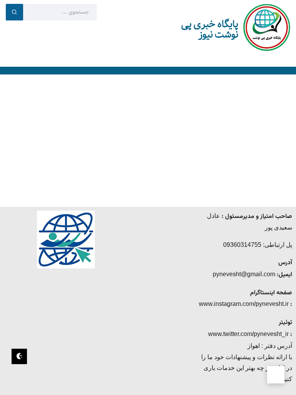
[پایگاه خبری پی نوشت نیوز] (266, 27)
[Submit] (14, 11)
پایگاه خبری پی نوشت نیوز (209, 29)
